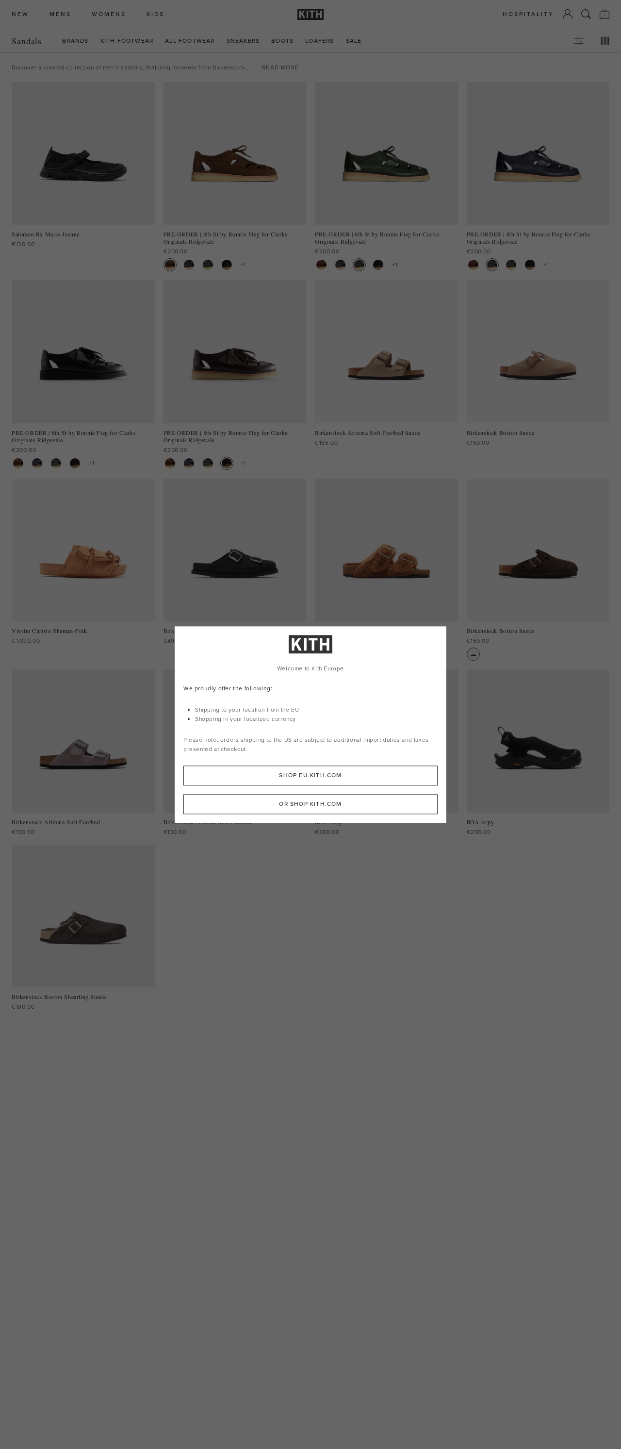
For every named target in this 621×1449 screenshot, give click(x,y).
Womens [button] (109, 14)
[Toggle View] (605, 40)
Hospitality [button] (528, 14)
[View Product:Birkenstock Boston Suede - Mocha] (473, 654)
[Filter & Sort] (578, 40)
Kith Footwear (127, 41)
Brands (75, 41)
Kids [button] (155, 14)
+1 (243, 264)
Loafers (319, 41)
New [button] (20, 14)
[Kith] (310, 14)
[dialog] (310, 724)
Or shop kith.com (310, 803)
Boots (282, 41)
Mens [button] (60, 14)
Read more (280, 67)
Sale (354, 41)
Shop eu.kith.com (310, 775)
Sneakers (243, 41)
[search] (586, 14)
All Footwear (189, 41)
